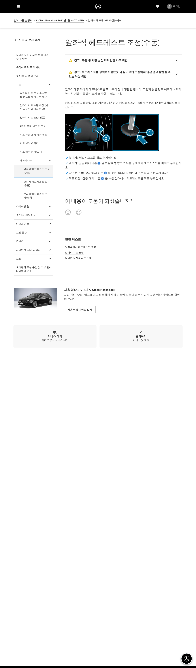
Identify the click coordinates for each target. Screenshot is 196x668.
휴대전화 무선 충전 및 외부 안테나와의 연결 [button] (32, 269)
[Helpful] (68, 212)
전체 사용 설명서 (23, 20)
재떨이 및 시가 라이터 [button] (28, 250)
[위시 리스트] (157, 6)
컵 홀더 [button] (20, 241)
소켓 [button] (18, 258)
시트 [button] (18, 84)
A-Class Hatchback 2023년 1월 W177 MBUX (60, 20)
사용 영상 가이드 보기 (80, 309)
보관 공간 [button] (21, 232)
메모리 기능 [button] (22, 223)
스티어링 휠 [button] (22, 206)
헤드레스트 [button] (26, 160)
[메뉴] (19, 6)
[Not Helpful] (79, 212)
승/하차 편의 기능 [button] (26, 215)
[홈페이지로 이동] (98, 6)
